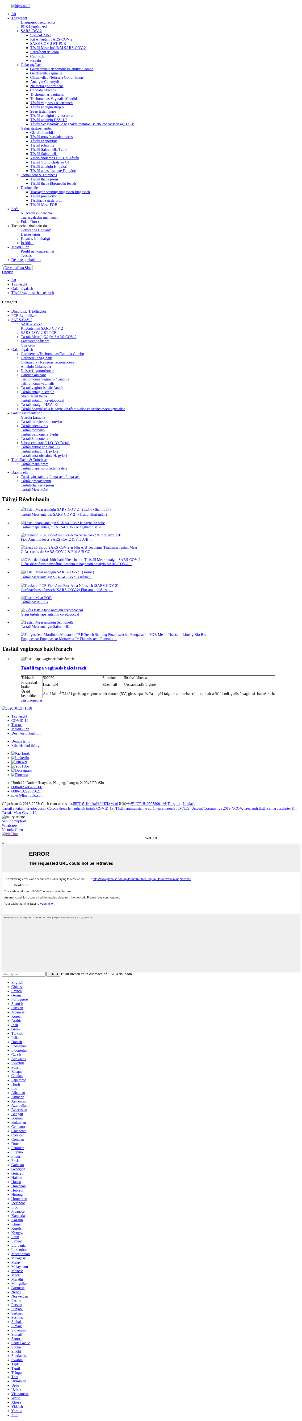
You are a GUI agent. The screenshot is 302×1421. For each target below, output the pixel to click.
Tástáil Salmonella (44, 154)
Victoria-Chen (12, 830)
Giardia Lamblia (42, 133)
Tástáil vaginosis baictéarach (51, 103)
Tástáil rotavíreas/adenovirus (51, 137)
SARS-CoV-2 (31, 31)
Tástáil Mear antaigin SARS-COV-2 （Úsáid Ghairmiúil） (65, 514)
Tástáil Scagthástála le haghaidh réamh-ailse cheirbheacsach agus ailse (82, 124)
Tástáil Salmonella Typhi (48, 149)
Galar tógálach (31, 65)
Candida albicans (43, 90)
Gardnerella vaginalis (46, 73)
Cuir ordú (37, 56)
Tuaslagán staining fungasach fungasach (60, 192)
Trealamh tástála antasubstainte (267, 808)
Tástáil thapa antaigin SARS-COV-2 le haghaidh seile (61, 527)
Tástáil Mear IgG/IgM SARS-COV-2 (58, 48)
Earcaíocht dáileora (44, 52)
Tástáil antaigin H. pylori (48, 166)
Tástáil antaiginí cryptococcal (52, 116)
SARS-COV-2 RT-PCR (48, 43)
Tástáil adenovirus (43, 141)
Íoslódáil (27, 243)
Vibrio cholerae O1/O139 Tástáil (54, 158)
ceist (24, 700)
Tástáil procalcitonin (45, 196)
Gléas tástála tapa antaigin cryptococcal (50, 614)
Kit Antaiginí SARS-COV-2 (51, 39)
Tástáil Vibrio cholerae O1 (50, 162)
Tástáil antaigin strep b (47, 107)
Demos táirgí (30, 234)
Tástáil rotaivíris (42, 145)
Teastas (26, 255)
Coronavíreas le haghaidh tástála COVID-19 (80, 808)
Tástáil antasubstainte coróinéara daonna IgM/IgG (152, 808)
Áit (13, 14)
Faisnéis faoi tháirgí (35, 239)
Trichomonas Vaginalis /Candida (54, 99)
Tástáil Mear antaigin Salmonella (45, 627)
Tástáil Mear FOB (43, 205)
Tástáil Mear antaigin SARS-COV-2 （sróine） (56, 577)
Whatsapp (9, 825)
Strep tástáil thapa (43, 111)
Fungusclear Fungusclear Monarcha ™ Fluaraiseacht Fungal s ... (69, 639)
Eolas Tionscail (32, 222)
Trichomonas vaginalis (47, 94)
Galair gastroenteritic (36, 128)
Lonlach (189, 804)
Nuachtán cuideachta (36, 213)
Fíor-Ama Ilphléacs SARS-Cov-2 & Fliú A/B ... (56, 539)
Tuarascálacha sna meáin (39, 217)
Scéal (15, 209)
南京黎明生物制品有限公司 (95, 804)
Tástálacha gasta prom (46, 200)
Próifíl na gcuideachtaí (37, 251)
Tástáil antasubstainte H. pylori (53, 171)
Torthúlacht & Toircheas (39, 175)
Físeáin (35, 60)
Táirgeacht (19, 18)
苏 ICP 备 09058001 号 (149, 804)
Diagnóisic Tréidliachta (38, 22)
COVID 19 (19, 721)
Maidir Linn (20, 247)
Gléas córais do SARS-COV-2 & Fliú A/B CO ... (57, 552)
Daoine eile (29, 188)
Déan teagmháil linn (26, 260)
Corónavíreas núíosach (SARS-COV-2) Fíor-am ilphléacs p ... (67, 590)
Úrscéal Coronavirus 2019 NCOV (216, 808)
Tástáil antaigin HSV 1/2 (48, 120)
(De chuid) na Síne (17, 268)
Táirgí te (174, 804)
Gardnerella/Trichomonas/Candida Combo (61, 69)
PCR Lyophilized (34, 26)
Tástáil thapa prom (44, 179)
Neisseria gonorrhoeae (46, 86)
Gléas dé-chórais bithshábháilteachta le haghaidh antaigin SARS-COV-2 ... (76, 564)
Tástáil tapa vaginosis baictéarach (53, 668)
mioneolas (34, 700)
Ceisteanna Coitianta (36, 230)
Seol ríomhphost (14, 821)
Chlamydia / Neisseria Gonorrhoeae (57, 77)
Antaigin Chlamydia (45, 82)
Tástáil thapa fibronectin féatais (53, 183)
